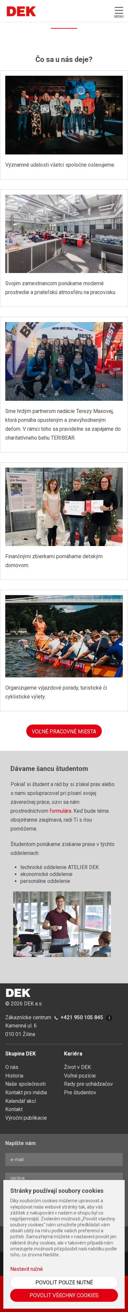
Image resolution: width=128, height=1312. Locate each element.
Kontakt (14, 1109)
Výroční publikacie (26, 1118)
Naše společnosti (25, 1084)
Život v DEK (77, 1067)
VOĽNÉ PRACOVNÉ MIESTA (64, 731)
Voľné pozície (80, 1076)
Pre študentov (80, 1092)
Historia (14, 1076)
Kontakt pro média (26, 1092)
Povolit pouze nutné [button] (64, 1282)
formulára (60, 811)
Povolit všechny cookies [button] (64, 1295)
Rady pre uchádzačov (88, 1084)
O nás (11, 1067)
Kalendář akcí (20, 1101)
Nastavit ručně (26, 1269)
